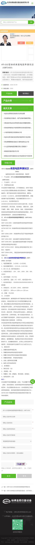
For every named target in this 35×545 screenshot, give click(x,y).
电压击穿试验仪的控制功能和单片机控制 (17, 137)
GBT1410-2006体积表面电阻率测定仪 (18, 487)
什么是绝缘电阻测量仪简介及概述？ (16, 146)
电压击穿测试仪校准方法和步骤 (14, 113)
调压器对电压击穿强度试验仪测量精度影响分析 (18, 123)
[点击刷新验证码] (20, 464)
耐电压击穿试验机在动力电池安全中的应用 (18, 156)
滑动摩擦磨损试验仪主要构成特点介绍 (16, 142)
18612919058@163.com (22, 512)
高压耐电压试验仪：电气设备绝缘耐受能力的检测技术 (18, 118)
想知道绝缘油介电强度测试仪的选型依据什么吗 (18, 127)
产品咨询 (9, 93)
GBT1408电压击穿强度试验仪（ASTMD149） (21, 490)
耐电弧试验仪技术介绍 (11, 151)
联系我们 (26, 93)
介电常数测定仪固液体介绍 (13, 132)
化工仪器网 (23, 542)
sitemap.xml (8, 542)
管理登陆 (31, 542)
